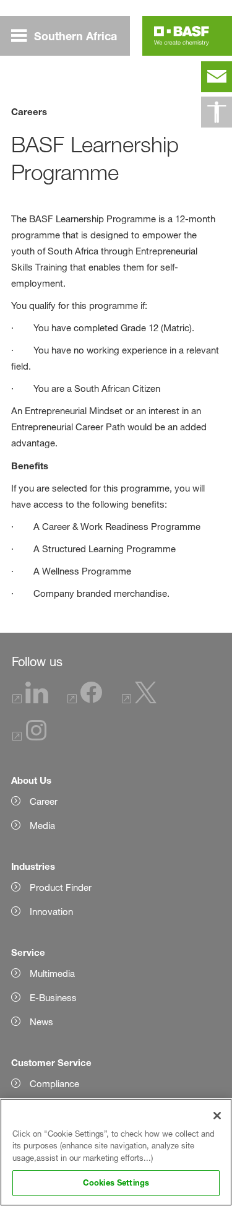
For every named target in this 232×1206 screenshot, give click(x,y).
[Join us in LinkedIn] (30, 699)
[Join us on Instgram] (30, 737)
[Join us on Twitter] (139, 699)
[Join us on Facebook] (85, 699)
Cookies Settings (116, 1182)
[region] (116, 1152)
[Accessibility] (216, 112)
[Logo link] (181, 36)
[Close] (217, 1115)
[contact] (216, 76)
